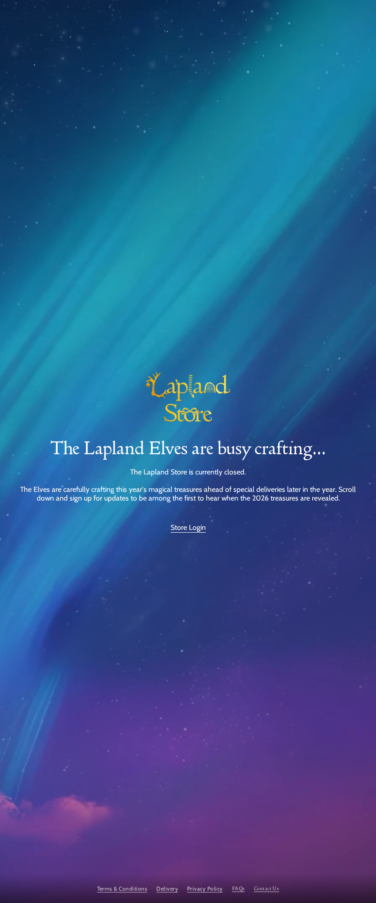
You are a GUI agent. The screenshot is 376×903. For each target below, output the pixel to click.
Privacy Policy (205, 888)
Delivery (167, 888)
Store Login (188, 527)
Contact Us (266, 888)
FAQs (238, 888)
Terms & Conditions (122, 888)
